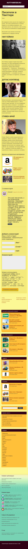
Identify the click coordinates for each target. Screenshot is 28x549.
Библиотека (5, 433)
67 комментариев (14, 322)
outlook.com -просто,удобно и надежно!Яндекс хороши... (13, 495)
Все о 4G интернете (6, 439)
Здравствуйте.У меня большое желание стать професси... (14, 506)
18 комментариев (14, 374)
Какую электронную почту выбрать (9, 523)
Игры (3, 446)
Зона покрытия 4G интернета (17, 344)
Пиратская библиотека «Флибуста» (9, 517)
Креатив (4, 452)
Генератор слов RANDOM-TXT (8, 519)
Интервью (4, 447)
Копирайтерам (5, 521)
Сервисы (4, 465)
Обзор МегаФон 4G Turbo (16, 361)
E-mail (19, 247)
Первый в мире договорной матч (9, 483)
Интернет (4, 449)
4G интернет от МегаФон (16, 349)
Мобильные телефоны (7, 455)
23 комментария (14, 341)
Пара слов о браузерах (17, 168)
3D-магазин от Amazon (18, 158)
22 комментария (14, 386)
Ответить (10, 224)
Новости (4, 459)
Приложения (5, 462)
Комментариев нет (14, 393)
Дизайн (4, 443)
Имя (18, 242)
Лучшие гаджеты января (16, 372)
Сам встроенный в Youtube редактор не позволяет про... (13, 499)
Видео (3, 438)
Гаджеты (4, 441)
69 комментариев (14, 370)
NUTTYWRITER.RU (14, 3)
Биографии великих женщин (8, 525)
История (4, 451)
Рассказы (4, 463)
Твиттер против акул (6, 424)
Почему (4, 460)
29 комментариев (14, 400)
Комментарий (7, 255)
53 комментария (14, 345)
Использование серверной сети (19, 177)
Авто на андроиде (6, 485)
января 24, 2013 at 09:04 (18, 192)
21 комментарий (14, 328)
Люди (3, 454)
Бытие (3, 436)
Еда (3, 444)
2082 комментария (14, 350)
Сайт (17, 251)
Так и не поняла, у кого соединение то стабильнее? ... (12, 502)
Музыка (4, 457)
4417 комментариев (14, 317)
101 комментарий (14, 362)
